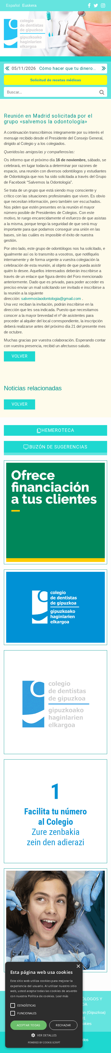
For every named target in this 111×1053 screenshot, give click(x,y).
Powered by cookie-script (44, 1042)
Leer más (62, 996)
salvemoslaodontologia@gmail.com (51, 298)
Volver (19, 356)
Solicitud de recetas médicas (55, 80)
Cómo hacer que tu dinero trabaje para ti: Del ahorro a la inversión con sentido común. (54, 68)
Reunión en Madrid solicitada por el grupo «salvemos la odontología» (48, 118)
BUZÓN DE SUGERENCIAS (58, 447)
